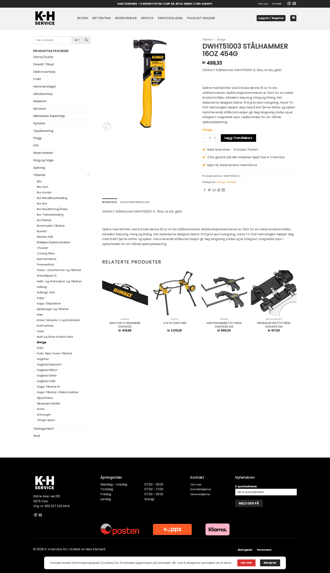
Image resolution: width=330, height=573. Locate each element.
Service (147, 18)
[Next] (296, 304)
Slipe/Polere (45, 398)
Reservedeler (126, 18)
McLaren (39, 108)
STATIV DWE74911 (174, 323)
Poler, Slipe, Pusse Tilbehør (54, 353)
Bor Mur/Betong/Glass (52, 209)
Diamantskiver (47, 259)
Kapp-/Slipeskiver (49, 303)
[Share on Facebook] (204, 190)
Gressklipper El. (47, 276)
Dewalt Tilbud (43, 64)
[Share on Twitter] (209, 190)
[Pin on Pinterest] (218, 190)
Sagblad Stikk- (47, 381)
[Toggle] (88, 175)
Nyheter (39, 123)
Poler (40, 348)
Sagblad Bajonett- (50, 364)
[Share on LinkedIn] (223, 190)
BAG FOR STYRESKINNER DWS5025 (125, 324)
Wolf (36, 436)
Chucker (42, 248)
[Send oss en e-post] (294, 4)
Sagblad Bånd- (47, 370)
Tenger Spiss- (46, 420)
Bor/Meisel (44, 220)
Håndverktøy (43, 94)
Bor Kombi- (45, 192)
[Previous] (102, 304)
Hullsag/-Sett (46, 292)
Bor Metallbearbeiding (52, 198)
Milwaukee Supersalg (49, 116)
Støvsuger (44, 414)
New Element (96, 549)
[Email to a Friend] (214, 190)
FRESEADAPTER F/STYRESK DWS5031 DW (273, 324)
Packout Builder (201, 18)
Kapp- (41, 298)
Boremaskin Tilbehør (51, 226)
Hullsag (42, 287)
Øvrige (41, 342)
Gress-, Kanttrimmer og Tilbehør (59, 270)
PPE (36, 145)
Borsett (42, 231)
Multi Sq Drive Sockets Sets (55, 337)
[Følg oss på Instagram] (289, 4)
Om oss (263, 3)
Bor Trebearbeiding (50, 215)
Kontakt (276, 3)
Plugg (37, 138)
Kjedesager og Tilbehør (53, 309)
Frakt (37, 79)
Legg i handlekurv (238, 138)
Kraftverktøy (45, 326)
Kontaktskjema (200, 489)
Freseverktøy (45, 264)
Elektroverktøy (44, 72)
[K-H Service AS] (52, 18)
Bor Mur (42, 203)
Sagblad (43, 359)
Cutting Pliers (46, 253)
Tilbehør (39, 175)
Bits (39, 181)
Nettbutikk (101, 18)
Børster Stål (45, 237)
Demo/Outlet (43, 57)
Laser (40, 331)
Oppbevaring (43, 131)
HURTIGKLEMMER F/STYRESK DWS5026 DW (224, 324)
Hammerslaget (44, 86)
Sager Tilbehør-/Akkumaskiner (57, 392)
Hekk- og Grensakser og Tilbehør (59, 281)
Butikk (82, 18)
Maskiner (40, 101)
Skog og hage (43, 160)
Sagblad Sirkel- (47, 375)
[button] (271, 18)
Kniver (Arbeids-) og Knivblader (58, 320)
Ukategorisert (43, 428)
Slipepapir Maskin (49, 403)
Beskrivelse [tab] (109, 202)
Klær (40, 315)
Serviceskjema (170, 18)
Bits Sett (42, 187)
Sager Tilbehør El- (49, 387)
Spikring (39, 168)
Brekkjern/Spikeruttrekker (53, 242)
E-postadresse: (246, 486)
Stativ (41, 409)
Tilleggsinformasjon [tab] (134, 202)
